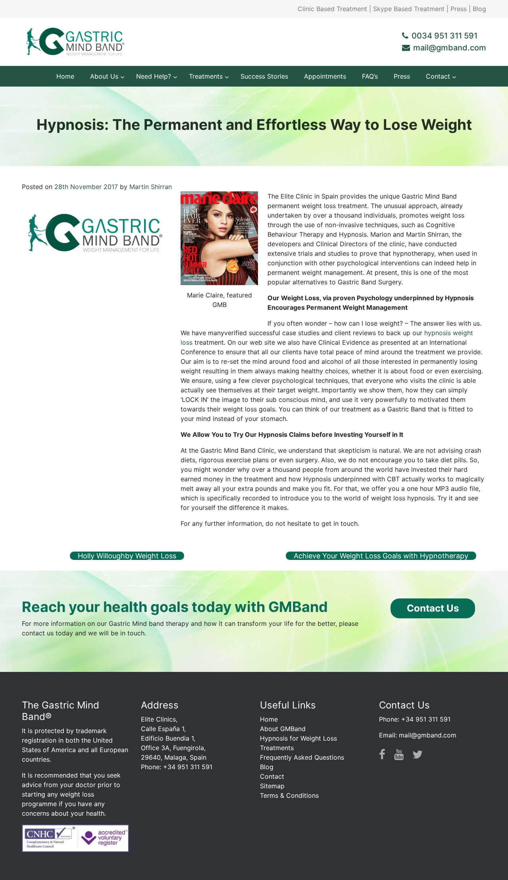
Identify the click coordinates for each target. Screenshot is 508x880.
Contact (272, 776)
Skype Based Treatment (408, 9)
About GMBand (283, 729)
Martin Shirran (150, 187)
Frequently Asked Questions (302, 757)
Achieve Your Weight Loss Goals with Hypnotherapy (381, 556)
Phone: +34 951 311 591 (414, 719)
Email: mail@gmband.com (417, 735)
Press (458, 9)
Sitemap (272, 786)
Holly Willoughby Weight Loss (127, 556)
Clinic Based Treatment (332, 9)
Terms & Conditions (289, 795)
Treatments (277, 748)
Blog (479, 9)
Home (269, 719)
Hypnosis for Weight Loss (298, 738)
